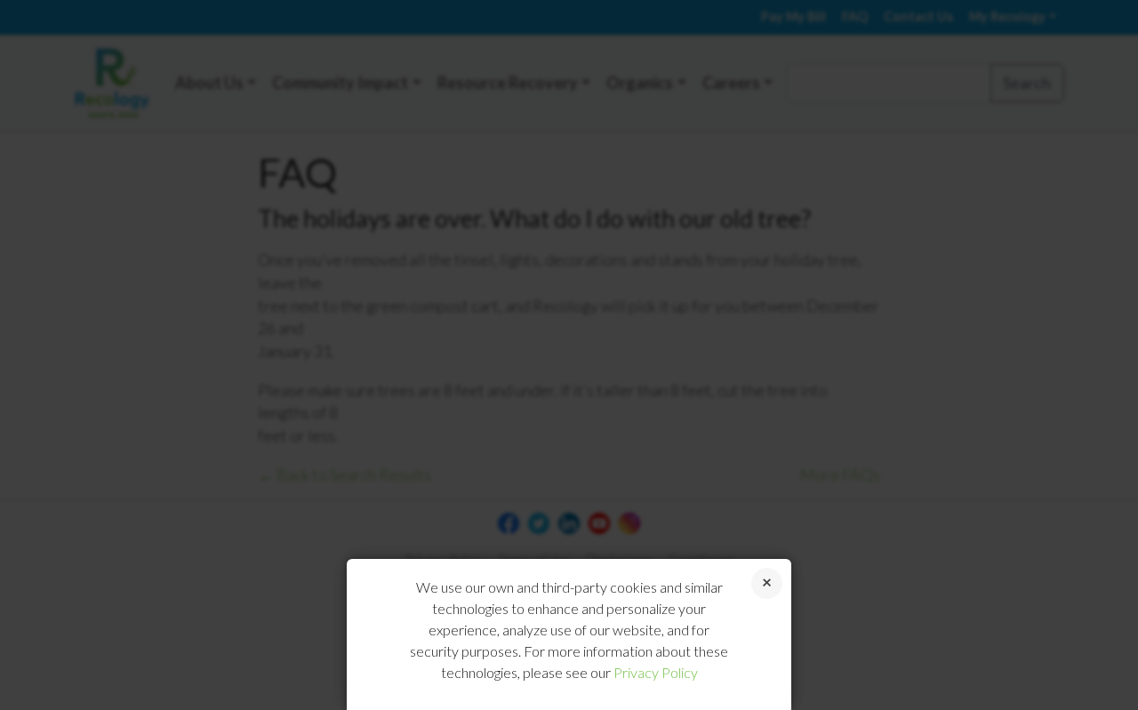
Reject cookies (766, 583)
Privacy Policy (655, 672)
